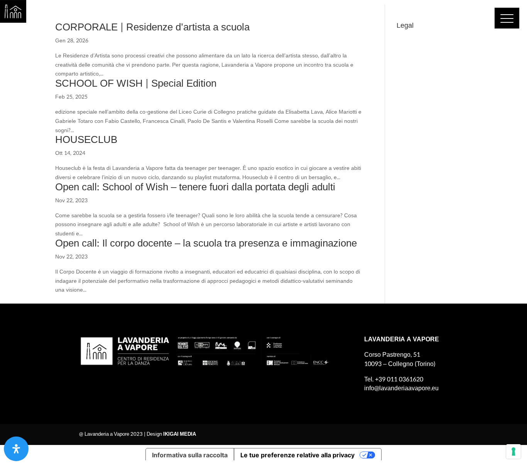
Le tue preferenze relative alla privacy (297, 455)
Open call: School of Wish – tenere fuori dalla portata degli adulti (195, 187)
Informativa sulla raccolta (190, 455)
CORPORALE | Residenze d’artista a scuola (152, 27)
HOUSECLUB (86, 140)
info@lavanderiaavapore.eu (401, 388)
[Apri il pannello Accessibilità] (16, 448)
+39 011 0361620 (399, 379)
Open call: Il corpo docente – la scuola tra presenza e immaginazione (206, 243)
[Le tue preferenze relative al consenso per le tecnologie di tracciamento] (513, 451)
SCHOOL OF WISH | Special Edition (135, 83)
